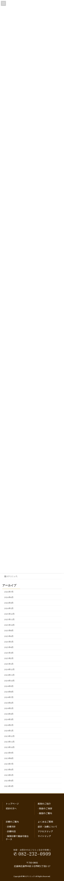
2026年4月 (8, 603)
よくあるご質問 (45, 821)
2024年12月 (9, 669)
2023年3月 (8, 786)
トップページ (12, 803)
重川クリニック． (11, 576)
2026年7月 (8, 592)
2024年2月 (8, 725)
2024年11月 (9, 675)
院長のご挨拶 (45, 808)
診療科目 (11, 831)
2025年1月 (8, 664)
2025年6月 (8, 636)
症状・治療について (47, 826)
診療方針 (11, 826)
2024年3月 (8, 719)
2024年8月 (8, 692)
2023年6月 (8, 769)
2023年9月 (8, 753)
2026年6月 (8, 597)
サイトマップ (44, 836)
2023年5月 (8, 775)
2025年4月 (8, 647)
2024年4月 (8, 714)
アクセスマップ (45, 831)
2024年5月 (8, 708)
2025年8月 (8, 630)
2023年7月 (8, 764)
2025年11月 (9, 619)
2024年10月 (9, 681)
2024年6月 (8, 703)
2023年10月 (9, 747)
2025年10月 (9, 625)
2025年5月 (8, 642)
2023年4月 (8, 780)
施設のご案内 (45, 813)
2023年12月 (9, 736)
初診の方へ (11, 808)
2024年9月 (8, 686)
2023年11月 (9, 742)
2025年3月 (8, 653)
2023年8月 (8, 758)
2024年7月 (8, 697)
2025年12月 (9, 614)
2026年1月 (8, 608)
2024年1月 (8, 731)
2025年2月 (8, 658)
